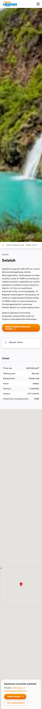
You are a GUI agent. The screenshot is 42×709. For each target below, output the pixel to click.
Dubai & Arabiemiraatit (15, 245)
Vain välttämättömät (16, 703)
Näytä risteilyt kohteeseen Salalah (17, 327)
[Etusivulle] (10, 4)
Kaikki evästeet (13, 696)
